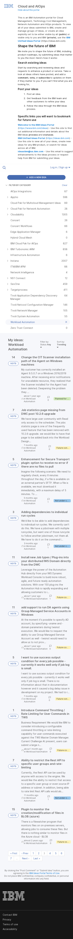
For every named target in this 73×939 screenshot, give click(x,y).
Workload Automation (29, 400)
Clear (64, 185)
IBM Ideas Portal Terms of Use (44, 873)
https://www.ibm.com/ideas (33, 128)
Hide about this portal (28, 10)
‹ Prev (25, 853)
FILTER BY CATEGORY (20, 185)
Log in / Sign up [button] (59, 167)
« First (13, 853)
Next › (25, 858)
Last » (36, 858)
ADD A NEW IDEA (37, 177)
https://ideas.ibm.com (58, 138)
